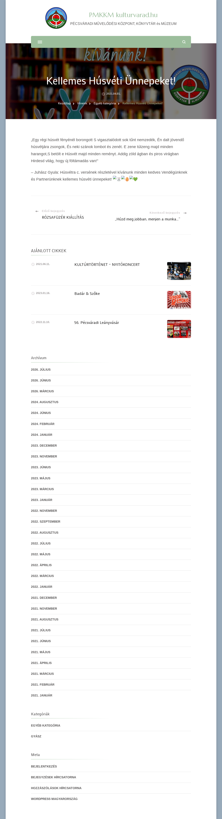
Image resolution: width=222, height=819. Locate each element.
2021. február (42, 684)
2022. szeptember (45, 521)
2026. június (41, 380)
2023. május (40, 478)
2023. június (41, 467)
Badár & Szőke (87, 293)
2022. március (42, 576)
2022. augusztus (44, 532)
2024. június (41, 413)
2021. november (44, 608)
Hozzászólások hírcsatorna (56, 788)
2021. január (41, 695)
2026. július (41, 369)
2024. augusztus (44, 402)
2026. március (42, 391)
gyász (36, 736)
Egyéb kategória (45, 725)
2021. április (41, 663)
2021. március (42, 673)
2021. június (41, 641)
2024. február (42, 424)
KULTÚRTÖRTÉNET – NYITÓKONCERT (107, 264)
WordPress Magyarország (54, 799)
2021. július (41, 630)
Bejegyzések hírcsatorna (53, 777)
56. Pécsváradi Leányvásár (96, 322)
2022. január (41, 586)
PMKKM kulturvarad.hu (123, 15)
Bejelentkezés (44, 766)
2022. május (40, 554)
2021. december (44, 597)
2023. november (44, 456)
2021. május (40, 652)
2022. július (41, 543)
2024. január (41, 434)
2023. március (42, 489)
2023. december (44, 445)
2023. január (41, 500)
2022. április (41, 565)
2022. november (44, 510)
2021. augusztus (44, 619)
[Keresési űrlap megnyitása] (184, 42)
